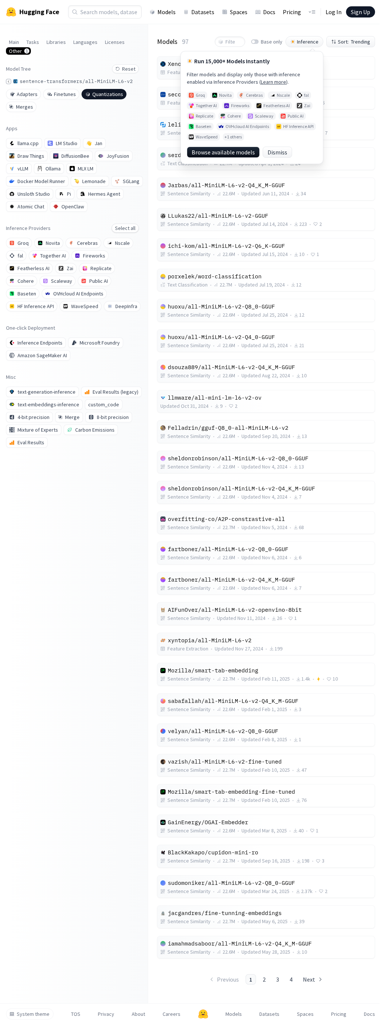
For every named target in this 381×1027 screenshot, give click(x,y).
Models (166, 12)
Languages (85, 42)
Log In (334, 12)
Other (18, 51)
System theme (33, 1014)
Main (14, 42)
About (138, 1014)
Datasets (202, 12)
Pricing (292, 12)
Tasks (32, 42)
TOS (75, 1014)
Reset (128, 68)
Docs (269, 12)
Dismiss (277, 152)
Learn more (273, 82)
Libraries (56, 42)
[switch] (255, 41)
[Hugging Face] (203, 1014)
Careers (171, 1014)
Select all (125, 228)
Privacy (106, 1014)
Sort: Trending (354, 41)
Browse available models (223, 152)
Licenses (115, 42)
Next (309, 979)
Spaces (238, 12)
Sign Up (360, 12)
